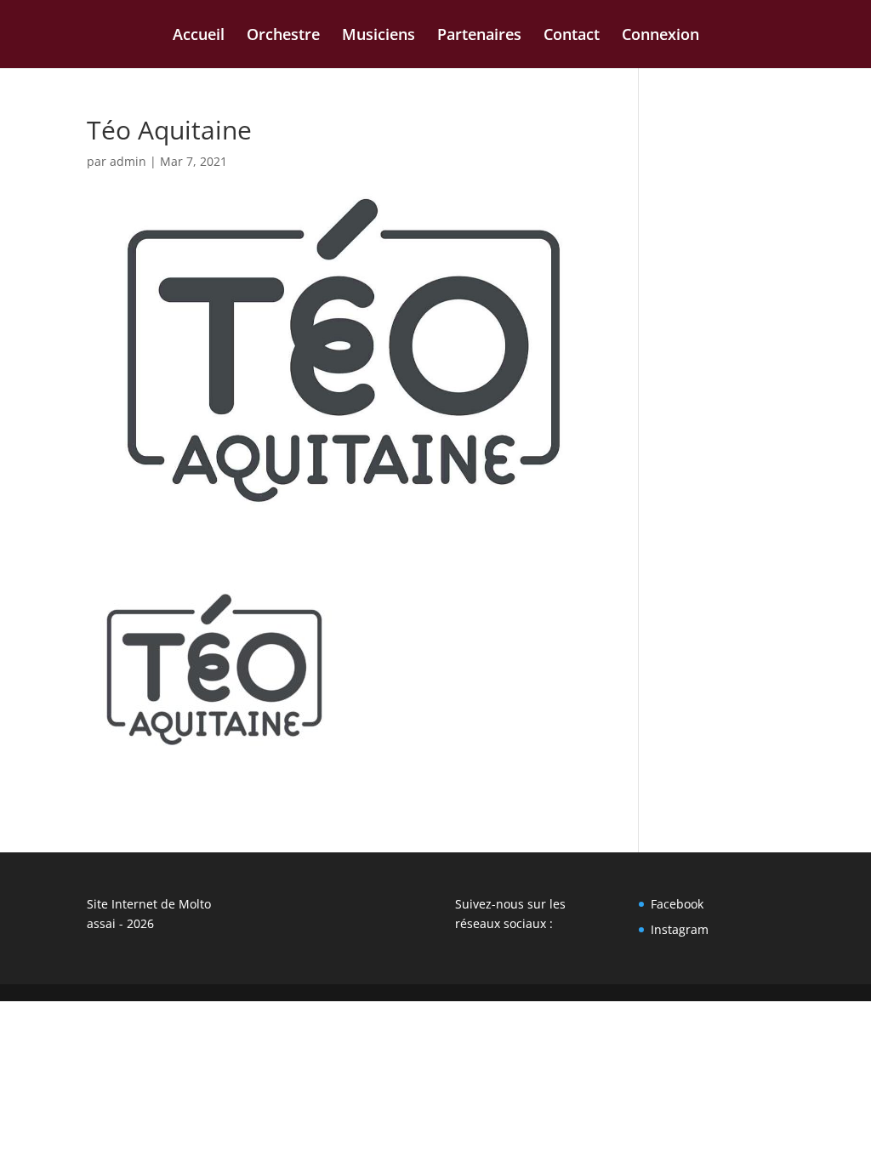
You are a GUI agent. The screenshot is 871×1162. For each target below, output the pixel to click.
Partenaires (479, 36)
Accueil (199, 36)
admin (128, 161)
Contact (572, 36)
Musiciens (378, 36)
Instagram (680, 929)
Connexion (660, 36)
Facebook (677, 904)
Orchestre (283, 36)
